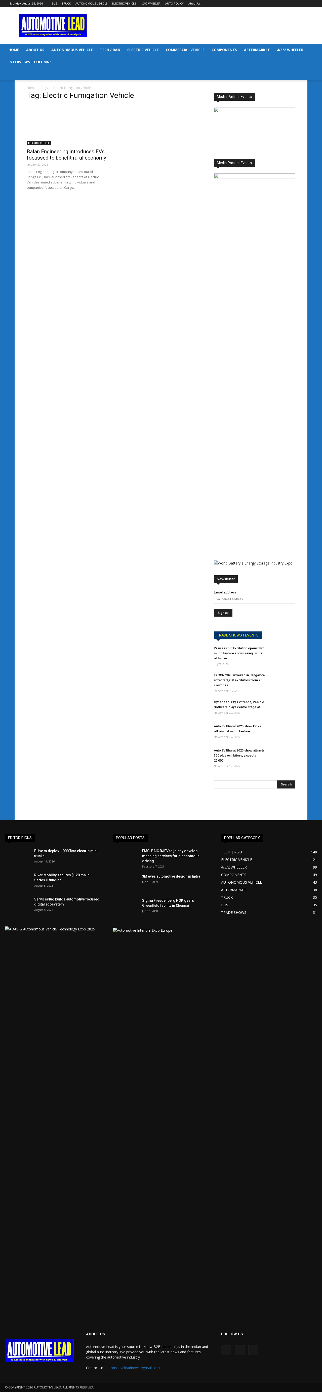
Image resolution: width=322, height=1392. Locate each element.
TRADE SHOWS (233, 912)
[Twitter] (308, 3)
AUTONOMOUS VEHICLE (91, 3)
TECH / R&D (110, 49)
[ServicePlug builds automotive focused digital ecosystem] (17, 905)
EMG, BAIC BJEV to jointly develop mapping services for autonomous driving (170, 856)
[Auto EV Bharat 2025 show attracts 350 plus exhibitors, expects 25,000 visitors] (282, 757)
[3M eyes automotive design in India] (125, 882)
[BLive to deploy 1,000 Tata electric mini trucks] (17, 857)
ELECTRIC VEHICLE (124, 3)
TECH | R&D (231, 852)
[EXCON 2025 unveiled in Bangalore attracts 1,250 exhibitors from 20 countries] (282, 681)
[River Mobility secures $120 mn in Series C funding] (17, 881)
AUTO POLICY (174, 3)
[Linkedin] (300, 3)
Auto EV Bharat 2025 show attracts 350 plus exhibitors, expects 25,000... (239, 755)
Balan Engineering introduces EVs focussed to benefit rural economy (66, 154)
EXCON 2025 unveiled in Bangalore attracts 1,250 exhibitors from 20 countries (239, 680)
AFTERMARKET (257, 49)
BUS (54, 3)
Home (31, 88)
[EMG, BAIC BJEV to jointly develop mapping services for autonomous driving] (125, 857)
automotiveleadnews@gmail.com (132, 1367)
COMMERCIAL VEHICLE (185, 49)
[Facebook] (291, 3)
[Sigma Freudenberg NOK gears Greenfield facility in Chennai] (125, 908)
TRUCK (66, 3)
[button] (316, 50)
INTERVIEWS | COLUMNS (30, 61)
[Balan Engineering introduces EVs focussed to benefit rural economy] (67, 125)
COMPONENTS (224, 49)
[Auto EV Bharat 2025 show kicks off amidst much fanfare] (282, 732)
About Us (194, 3)
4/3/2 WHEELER (150, 3)
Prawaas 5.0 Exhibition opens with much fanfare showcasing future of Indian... (239, 653)
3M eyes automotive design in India (171, 876)
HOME (14, 49)
